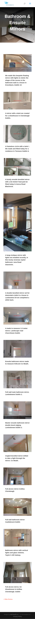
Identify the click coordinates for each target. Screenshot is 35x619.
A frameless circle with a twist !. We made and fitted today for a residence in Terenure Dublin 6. (17, 148)
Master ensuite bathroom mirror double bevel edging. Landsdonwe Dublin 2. (17, 425)
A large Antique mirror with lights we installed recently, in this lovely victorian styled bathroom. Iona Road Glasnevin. (16, 260)
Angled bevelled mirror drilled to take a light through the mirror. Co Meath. (16, 458)
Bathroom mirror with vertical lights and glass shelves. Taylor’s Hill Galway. (16, 552)
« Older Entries (8, 599)
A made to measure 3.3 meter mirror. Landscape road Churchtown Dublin (16, 330)
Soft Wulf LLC (14, 614)
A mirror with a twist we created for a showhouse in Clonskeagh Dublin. (17, 115)
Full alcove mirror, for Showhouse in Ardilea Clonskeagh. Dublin (13, 589)
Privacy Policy (17, 616)
